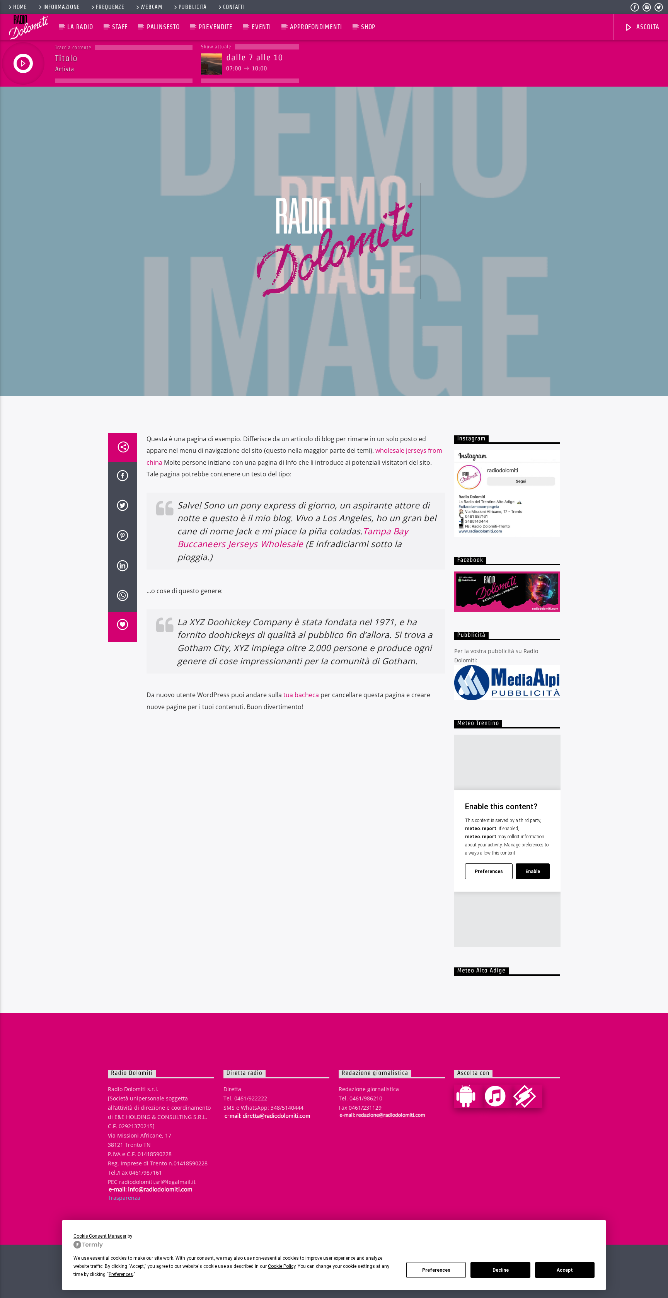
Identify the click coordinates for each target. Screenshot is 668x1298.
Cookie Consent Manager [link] (99, 1236)
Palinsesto (163, 27)
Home (20, 7)
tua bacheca (301, 695)
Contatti (234, 7)
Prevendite (215, 27)
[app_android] (469, 1096)
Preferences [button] (121, 1274)
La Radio (80, 27)
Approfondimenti (316, 27)
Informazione (61, 7)
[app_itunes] (498, 1096)
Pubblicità (193, 7)
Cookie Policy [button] (281, 1266)
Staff (120, 27)
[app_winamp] (527, 1096)
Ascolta (646, 27)
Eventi (261, 27)
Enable (532, 871)
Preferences (436, 1270)
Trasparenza (124, 1197)
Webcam (151, 7)
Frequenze (110, 7)
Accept (565, 1270)
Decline (500, 1270)
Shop (368, 27)
